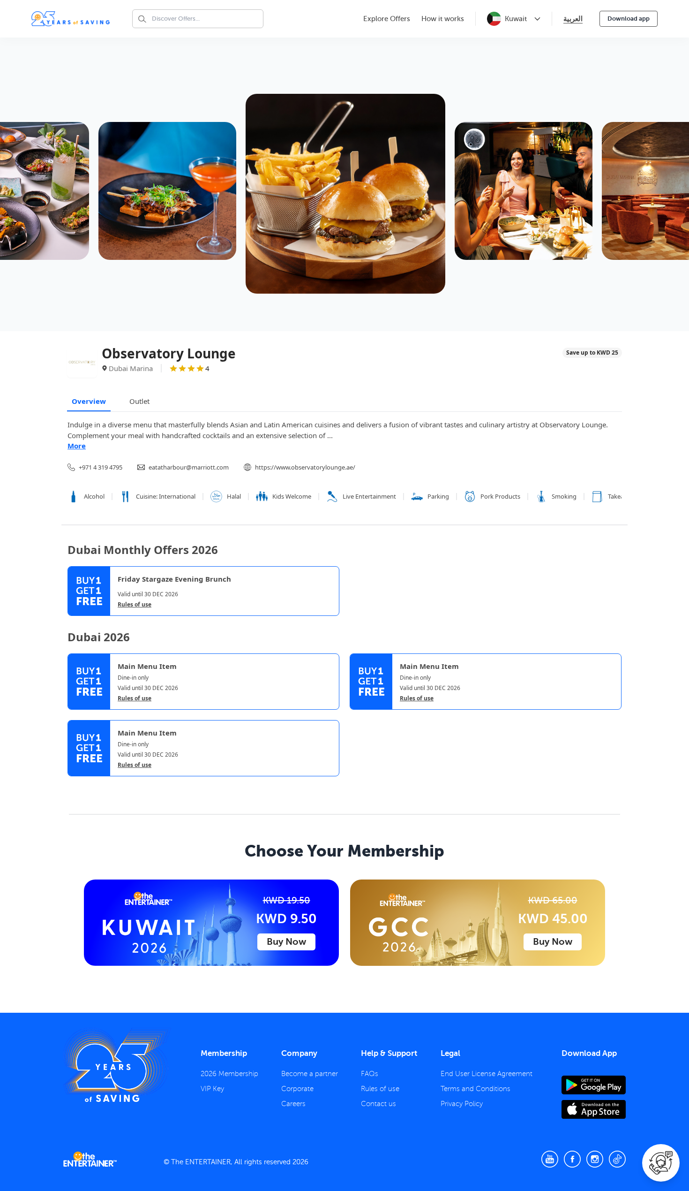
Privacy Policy (462, 1104)
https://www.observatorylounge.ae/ (305, 467)
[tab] (74, 784)
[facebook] (572, 1159)
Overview (89, 401)
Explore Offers (386, 19)
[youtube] (549, 1159)
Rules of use (134, 604)
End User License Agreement (486, 1073)
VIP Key (212, 1088)
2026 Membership (229, 1073)
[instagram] (594, 1159)
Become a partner (309, 1073)
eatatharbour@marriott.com (189, 467)
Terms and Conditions (475, 1088)
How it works (442, 19)
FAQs (369, 1073)
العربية (573, 19)
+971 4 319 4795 (100, 467)
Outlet (139, 401)
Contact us (378, 1104)
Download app (628, 18)
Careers (293, 1104)
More (76, 445)
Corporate (297, 1088)
